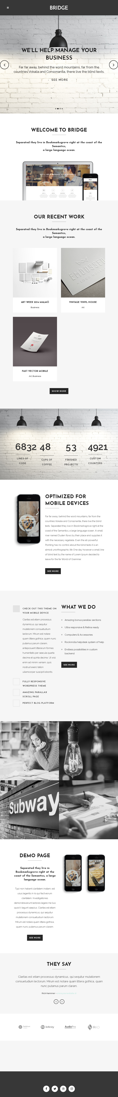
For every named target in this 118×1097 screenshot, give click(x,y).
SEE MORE (59, 79)
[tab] (35, 610)
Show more (59, 391)
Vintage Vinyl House (83, 302)
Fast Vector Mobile (35, 371)
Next (62, 1001)
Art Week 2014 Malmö (35, 302)
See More (53, 571)
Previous (56, 1001)
